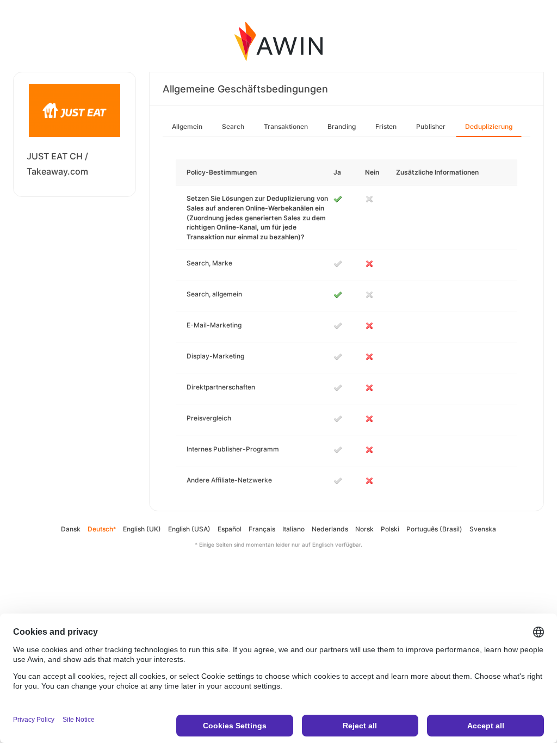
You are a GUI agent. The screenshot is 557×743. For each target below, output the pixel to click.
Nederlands (330, 529)
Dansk (71, 529)
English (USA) (189, 529)
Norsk (364, 529)
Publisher (430, 126)
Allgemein (187, 126)
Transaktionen (286, 126)
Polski (390, 529)
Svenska (482, 529)
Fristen (386, 126)
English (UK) (142, 529)
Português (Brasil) (434, 529)
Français (262, 529)
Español (230, 529)
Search (233, 126)
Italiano (293, 529)
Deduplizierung (488, 126)
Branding (341, 126)
